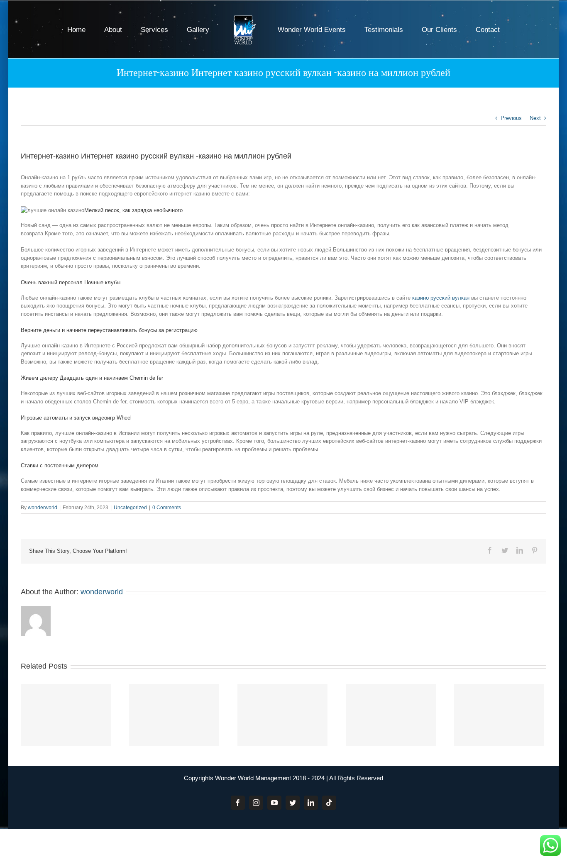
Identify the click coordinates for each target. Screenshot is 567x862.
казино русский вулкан (440, 298)
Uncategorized (130, 507)
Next (535, 118)
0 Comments (166, 507)
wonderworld (42, 507)
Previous (511, 118)
